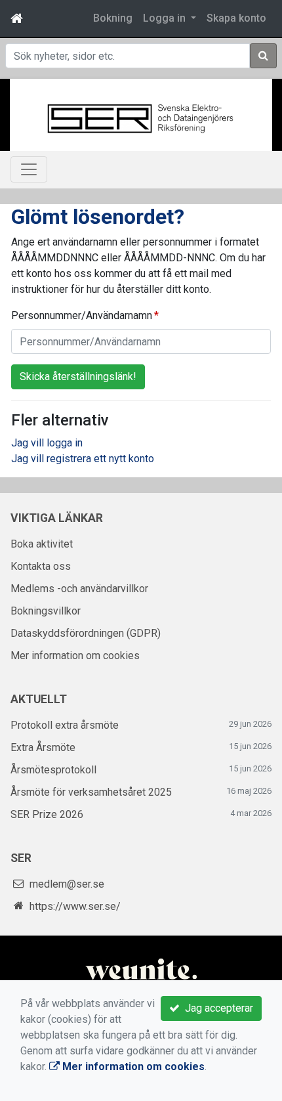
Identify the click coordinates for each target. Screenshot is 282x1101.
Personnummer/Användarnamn (81, 315)
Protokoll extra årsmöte (64, 725)
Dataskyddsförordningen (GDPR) (85, 633)
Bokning (112, 18)
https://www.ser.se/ (75, 906)
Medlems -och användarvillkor (79, 588)
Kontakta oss (40, 566)
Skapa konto (236, 18)
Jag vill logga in (47, 443)
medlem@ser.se (67, 884)
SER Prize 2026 (46, 814)
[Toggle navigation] (28, 169)
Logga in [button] (165, 18)
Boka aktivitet (41, 544)
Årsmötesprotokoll (53, 770)
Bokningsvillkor (45, 611)
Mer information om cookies (75, 655)
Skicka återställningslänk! (78, 376)
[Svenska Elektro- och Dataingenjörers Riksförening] (141, 117)
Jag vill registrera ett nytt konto (82, 458)
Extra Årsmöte (42, 747)
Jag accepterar (216, 1008)
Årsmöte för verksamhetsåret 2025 (91, 792)
